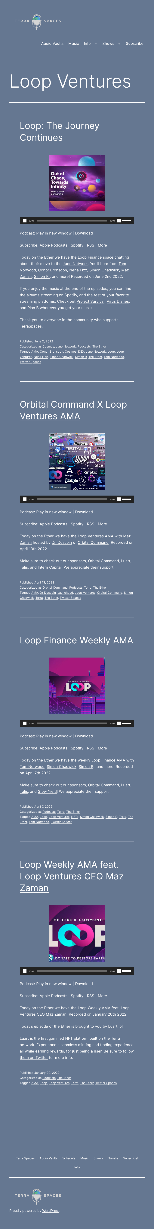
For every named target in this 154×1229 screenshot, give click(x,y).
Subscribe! (135, 43)
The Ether (99, 346)
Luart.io (115, 1026)
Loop (111, 351)
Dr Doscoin (48, 592)
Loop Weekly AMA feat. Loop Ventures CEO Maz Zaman (72, 876)
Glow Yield (47, 791)
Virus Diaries (118, 301)
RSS (90, 245)
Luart (125, 561)
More (102, 245)
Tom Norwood (114, 357)
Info (87, 43)
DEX (81, 351)
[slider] (127, 220)
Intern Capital (50, 567)
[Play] (24, 220)
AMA (34, 351)
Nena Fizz (78, 270)
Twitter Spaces (30, 362)
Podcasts (84, 346)
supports (110, 320)
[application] (77, 220)
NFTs (74, 817)
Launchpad (65, 592)
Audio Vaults (52, 43)
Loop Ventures (91, 536)
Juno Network (75, 263)
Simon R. (42, 276)
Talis (24, 567)
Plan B (33, 308)
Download (84, 233)
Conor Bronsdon (52, 270)
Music (73, 43)
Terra (87, 587)
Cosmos (48, 346)
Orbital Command (93, 542)
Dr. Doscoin (62, 542)
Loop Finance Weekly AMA (76, 640)
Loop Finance (90, 257)
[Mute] (119, 220)
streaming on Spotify (58, 295)
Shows (108, 43)
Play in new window (54, 233)
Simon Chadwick (104, 270)
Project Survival (90, 301)
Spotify (77, 245)
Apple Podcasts (53, 245)
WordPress (50, 1211)
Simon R (81, 357)
